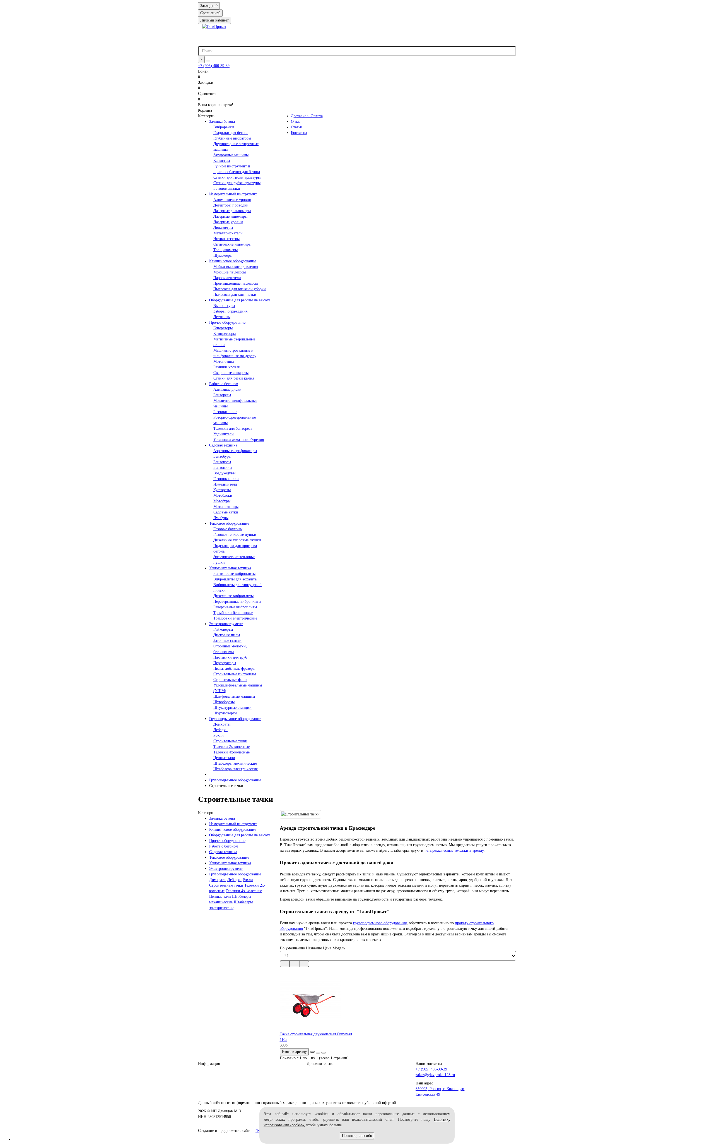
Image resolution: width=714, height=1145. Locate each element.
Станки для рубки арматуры (236, 183)
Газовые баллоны (227, 529)
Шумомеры (222, 255)
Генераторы (223, 328)
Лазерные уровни (228, 222)
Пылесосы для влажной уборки (239, 289)
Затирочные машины (231, 155)
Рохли (218, 735)
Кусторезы (222, 490)
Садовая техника (223, 445)
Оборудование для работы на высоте (239, 300)
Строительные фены (230, 680)
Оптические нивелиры (232, 244)
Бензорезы (222, 395)
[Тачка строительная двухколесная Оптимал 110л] (316, 999)
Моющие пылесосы (229, 272)
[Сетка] (285, 964)
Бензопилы (222, 467)
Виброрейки (223, 127)
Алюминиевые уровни (232, 200)
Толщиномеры (225, 250)
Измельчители (225, 484)
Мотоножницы (225, 507)
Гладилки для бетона (230, 133)
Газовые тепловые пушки (234, 534)
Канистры (221, 161)
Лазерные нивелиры (230, 216)
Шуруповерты (225, 713)
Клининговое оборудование (232, 261)
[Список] (295, 964)
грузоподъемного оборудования (380, 923)
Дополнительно (320, 1064)
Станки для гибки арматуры (236, 177)
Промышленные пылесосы (235, 283)
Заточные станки (227, 640)
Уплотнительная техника (230, 568)
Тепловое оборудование (229, 523)
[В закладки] (318, 1052)
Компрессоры (224, 334)
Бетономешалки (226, 188)
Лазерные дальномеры (232, 211)
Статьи (296, 127)
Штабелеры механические (235, 763)
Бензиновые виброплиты (234, 574)
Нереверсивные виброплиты (237, 601)
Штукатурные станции (232, 707)
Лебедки (220, 730)
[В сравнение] (323, 1052)
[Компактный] (304, 964)
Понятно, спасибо (357, 1136)
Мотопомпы (223, 361)
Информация (209, 1064)
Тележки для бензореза (232, 428)
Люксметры (223, 227)
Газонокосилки (226, 479)
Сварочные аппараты (231, 373)
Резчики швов (225, 412)
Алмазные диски (227, 389)
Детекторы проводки (231, 205)
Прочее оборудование (227, 322)
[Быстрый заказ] (312, 1052)
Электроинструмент (226, 624)
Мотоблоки (222, 495)
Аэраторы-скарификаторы (235, 451)
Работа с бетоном (223, 384)
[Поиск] (208, 60)
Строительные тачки (230, 741)
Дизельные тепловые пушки (237, 540)
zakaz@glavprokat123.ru (435, 1075)
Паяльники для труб (230, 657)
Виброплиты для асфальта (235, 579)
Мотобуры (221, 501)
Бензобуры (222, 456)
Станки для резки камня (233, 378)
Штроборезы (224, 702)
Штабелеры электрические (235, 769)
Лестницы (221, 317)
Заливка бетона (222, 121)
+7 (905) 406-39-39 (214, 66)
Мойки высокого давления (235, 267)
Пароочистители (227, 278)
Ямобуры (220, 518)
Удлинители (223, 434)
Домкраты (221, 724)
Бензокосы (222, 462)
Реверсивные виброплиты (235, 607)
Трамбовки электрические (235, 618)
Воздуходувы (224, 473)
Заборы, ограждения (230, 311)
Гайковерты (223, 629)
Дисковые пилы (226, 635)
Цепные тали (224, 758)
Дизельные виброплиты (233, 596)
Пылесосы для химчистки (234, 294)
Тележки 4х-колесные (231, 752)
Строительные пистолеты (234, 674)
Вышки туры (224, 306)
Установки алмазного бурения (238, 440)
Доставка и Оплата (307, 116)
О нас (295, 121)
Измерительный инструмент (233, 194)
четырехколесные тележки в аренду (454, 850)
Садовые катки (225, 512)
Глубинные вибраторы (232, 138)
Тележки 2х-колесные (231, 747)
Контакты (299, 133)
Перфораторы (224, 663)
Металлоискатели (228, 233)
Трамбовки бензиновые (233, 613)
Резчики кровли (226, 367)
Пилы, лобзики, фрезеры (234, 668)
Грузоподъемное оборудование (235, 719)
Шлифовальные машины (234, 696)
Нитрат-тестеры (226, 239)
